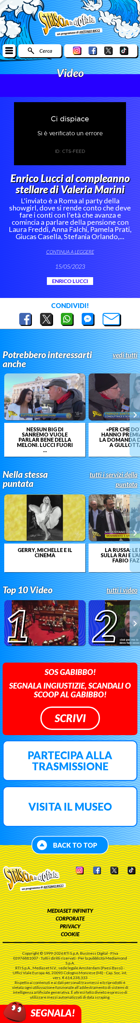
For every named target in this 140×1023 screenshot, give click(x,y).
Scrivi (70, 718)
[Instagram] (77, 50)
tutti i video (121, 590)
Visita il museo (70, 806)
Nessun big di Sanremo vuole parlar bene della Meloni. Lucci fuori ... (45, 440)
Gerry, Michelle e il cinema (45, 552)
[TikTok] (124, 50)
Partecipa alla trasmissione (70, 761)
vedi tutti (125, 355)
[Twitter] (108, 50)
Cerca (45, 50)
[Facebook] (93, 50)
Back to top (75, 845)
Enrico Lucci (70, 281)
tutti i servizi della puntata (113, 479)
